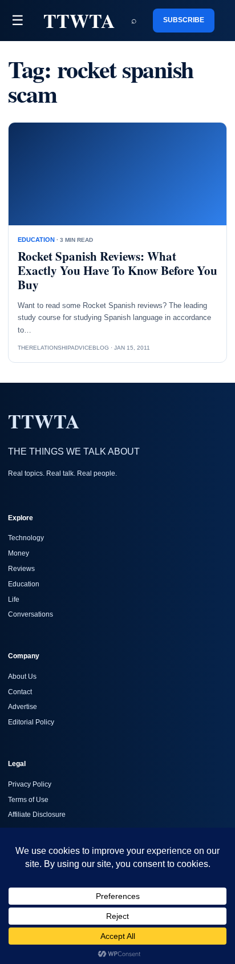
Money (18, 553)
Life (13, 599)
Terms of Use (28, 800)
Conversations (30, 614)
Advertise (22, 707)
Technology (26, 538)
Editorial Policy (31, 722)
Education (23, 584)
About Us (22, 677)
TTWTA (79, 20)
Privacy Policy (29, 784)
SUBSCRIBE (183, 20)
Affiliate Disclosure (37, 815)
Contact (20, 692)
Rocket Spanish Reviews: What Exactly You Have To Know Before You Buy (117, 270)
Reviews (21, 569)
